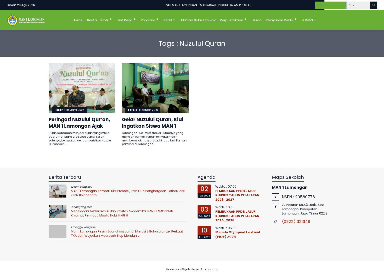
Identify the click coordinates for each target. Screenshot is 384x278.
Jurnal (257, 20)
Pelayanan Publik (279, 20)
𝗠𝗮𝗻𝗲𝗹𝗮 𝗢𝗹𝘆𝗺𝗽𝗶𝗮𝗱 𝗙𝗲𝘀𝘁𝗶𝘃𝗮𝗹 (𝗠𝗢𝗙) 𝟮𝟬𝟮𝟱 (237, 234)
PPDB (168, 20)
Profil (104, 20)
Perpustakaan (231, 20)
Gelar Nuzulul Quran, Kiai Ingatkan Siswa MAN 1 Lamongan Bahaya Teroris (154, 126)
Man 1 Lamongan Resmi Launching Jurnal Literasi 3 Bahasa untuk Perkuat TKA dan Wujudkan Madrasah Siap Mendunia (127, 233)
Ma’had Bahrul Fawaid (198, 20)
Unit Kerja (124, 20)
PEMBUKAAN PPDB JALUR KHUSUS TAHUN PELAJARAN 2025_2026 (237, 215)
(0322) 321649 (296, 221)
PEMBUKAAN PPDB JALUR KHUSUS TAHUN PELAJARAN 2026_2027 (237, 195)
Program (148, 20)
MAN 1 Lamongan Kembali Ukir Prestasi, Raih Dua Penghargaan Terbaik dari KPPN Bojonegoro (128, 193)
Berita (92, 20)
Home (78, 20)
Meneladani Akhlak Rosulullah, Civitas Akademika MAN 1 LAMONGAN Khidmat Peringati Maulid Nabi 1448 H (122, 213)
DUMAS (307, 20)
